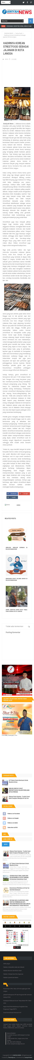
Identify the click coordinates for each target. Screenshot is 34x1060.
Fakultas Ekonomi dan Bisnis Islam (12, 970)
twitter (24, 2)
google (31, 2)
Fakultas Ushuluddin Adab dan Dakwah (13, 967)
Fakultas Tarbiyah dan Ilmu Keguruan (13, 974)
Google (26, 493)
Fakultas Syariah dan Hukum (10, 977)
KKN (28, 26)
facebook (27, 2)
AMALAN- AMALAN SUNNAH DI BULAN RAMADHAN (16, 548)
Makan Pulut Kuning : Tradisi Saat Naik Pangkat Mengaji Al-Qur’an (19, 797)
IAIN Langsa (6, 963)
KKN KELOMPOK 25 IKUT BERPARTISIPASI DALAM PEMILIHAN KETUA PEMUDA (19, 790)
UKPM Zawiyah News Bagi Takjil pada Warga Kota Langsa (16, 610)
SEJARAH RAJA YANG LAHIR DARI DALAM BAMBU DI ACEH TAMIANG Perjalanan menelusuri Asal (19, 877)
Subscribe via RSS (4, 827)
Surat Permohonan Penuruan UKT (12, 1012)
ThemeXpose (11, 1057)
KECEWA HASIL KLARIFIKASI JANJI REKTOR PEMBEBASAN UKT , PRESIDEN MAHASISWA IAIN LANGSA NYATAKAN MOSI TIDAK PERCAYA (20, 903)
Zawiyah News (28, 1057)
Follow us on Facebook (4, 813)
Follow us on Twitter (4, 822)
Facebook (14, 493)
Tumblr (14, 497)
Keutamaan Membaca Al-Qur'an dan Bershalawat (19, 889)
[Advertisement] (16, 74)
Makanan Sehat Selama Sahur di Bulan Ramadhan (16, 579)
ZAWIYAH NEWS (17, 1055)
